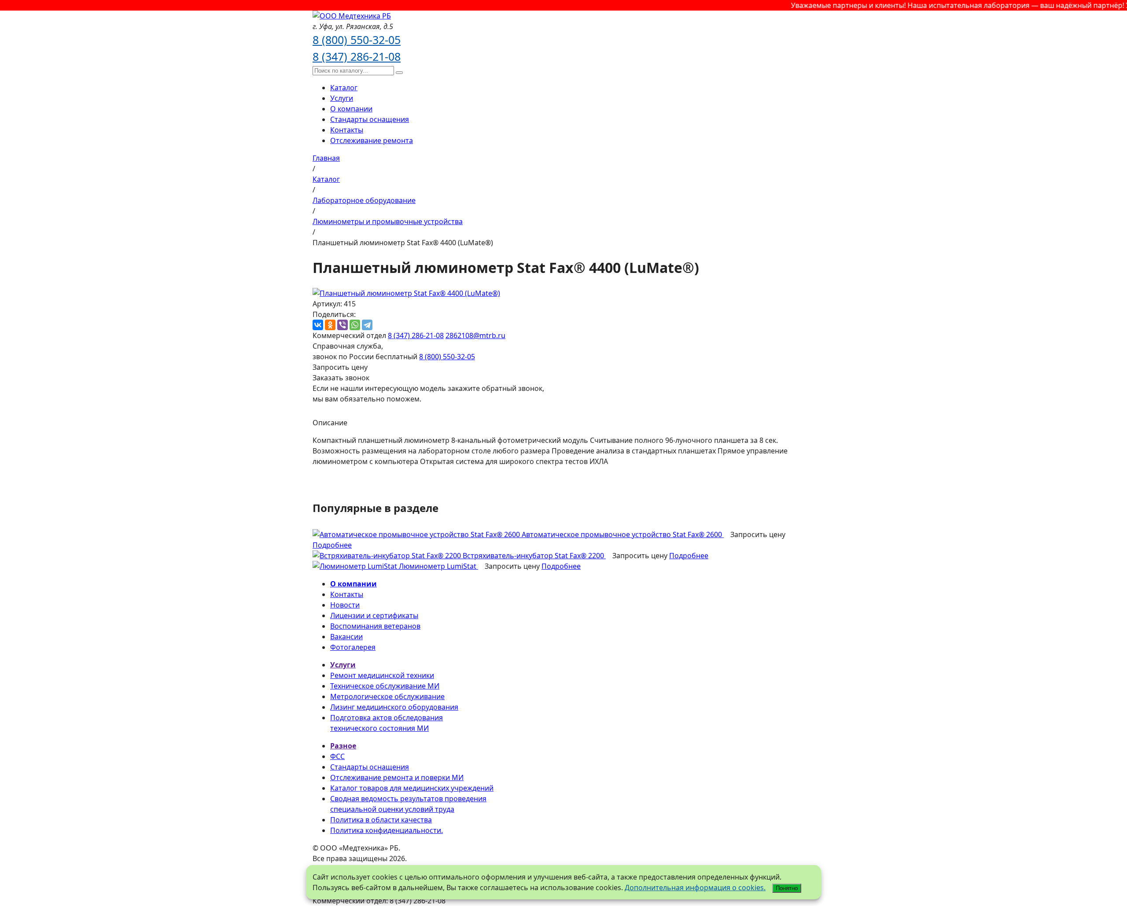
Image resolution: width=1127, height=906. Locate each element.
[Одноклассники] (330, 325)
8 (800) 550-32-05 (357, 39)
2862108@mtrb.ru (475, 335)
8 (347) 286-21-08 (357, 56)
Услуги (341, 98)
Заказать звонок (341, 378)
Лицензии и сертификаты (374, 615)
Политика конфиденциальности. (386, 830)
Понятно (787, 888)
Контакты (346, 130)
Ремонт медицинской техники (382, 675)
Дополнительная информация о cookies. (695, 887)
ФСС (337, 756)
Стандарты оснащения (369, 119)
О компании (351, 109)
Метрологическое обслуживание (387, 696)
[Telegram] (367, 325)
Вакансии (346, 636)
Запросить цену (340, 367)
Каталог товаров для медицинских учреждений (412, 788)
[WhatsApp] (355, 325)
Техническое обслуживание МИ (384, 686)
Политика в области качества (381, 820)
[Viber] (342, 325)
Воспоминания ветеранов (375, 626)
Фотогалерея (353, 647)
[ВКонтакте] (318, 325)
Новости (345, 605)
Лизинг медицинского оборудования (394, 707)
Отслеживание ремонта (371, 140)
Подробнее (332, 545)
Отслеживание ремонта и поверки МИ (397, 777)
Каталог (343, 87)
